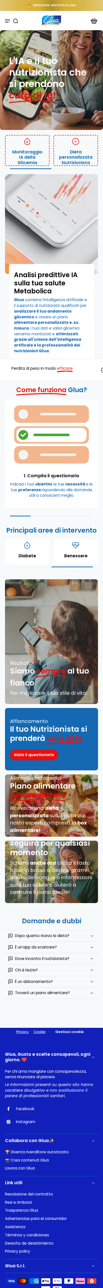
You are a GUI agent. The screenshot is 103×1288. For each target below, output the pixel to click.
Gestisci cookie (69, 1031)
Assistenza (15, 1226)
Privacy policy (17, 1251)
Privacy (22, 1031)
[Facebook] (10, 1108)
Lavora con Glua (20, 1168)
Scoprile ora (69, 5)
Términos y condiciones (27, 1235)
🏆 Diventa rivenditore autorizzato (37, 1152)
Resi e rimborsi (18, 1202)
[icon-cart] (92, 21)
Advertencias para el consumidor (36, 1218)
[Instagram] (10, 1121)
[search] (15, 21)
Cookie (40, 1031)
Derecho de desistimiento (29, 1243)
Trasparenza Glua (21, 1210)
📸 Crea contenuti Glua (27, 1160)
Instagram (25, 1121)
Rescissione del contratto (29, 1194)
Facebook (25, 1108)
